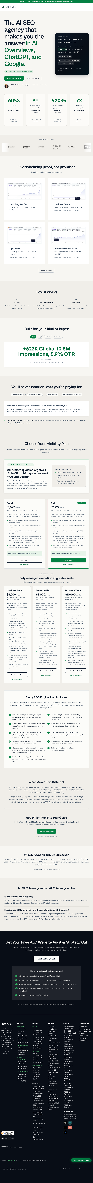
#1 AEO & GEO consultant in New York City (65, 420)
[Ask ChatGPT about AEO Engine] (65, 1123)
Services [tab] (48, 336)
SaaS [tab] (33, 336)
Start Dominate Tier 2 (46, 671)
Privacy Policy (72, 1169)
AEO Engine (10, 7)
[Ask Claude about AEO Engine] (70, 1127)
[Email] (2, 1138)
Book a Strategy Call (33, 78)
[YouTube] (12, 1138)
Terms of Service (63, 1169)
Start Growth (24, 560)
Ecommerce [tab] (57, 336)
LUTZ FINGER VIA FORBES (35, 120)
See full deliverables (24, 564)
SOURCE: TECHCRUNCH (79, 120)
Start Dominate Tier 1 (17, 675)
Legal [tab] (40, 336)
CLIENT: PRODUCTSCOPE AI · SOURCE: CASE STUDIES (46, 362)
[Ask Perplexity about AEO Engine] (70, 1123)
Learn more (25, 737)
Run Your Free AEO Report (14, 78)
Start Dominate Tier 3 (76, 671)
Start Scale (68, 560)
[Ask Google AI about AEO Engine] (65, 1132)
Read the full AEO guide (40, 869)
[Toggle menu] (90, 7)
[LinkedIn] (6, 1138)
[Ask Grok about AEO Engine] (65, 1127)
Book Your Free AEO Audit (46, 831)
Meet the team (27, 423)
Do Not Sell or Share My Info (85, 1169)
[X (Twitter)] (9, 1138)
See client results (54, 869)
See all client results (46, 270)
